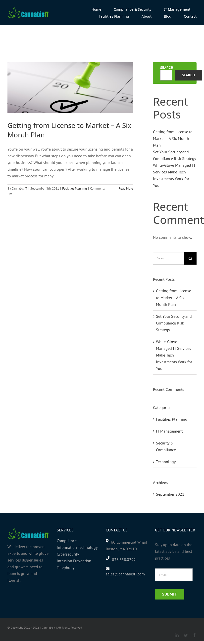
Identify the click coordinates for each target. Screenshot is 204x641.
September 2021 (170, 494)
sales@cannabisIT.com (125, 573)
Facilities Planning (74, 188)
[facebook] (195, 635)
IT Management (169, 431)
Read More (126, 188)
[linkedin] (177, 635)
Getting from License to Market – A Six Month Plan (69, 129)
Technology (166, 461)
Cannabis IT (19, 188)
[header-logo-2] (28, 8)
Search (166, 67)
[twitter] (186, 635)
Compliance (67, 540)
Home (11, 41)
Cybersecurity (68, 554)
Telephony (65, 567)
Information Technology (77, 547)
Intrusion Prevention (74, 560)
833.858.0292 (124, 559)
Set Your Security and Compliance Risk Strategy (174, 323)
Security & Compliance (166, 446)
